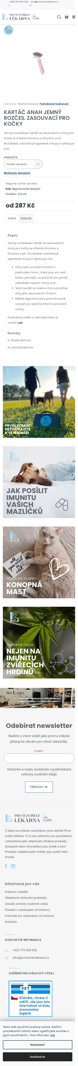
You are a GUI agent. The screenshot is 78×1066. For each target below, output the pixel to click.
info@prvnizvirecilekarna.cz (44, 2)
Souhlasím (37, 1056)
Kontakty (11, 922)
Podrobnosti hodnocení (54, 103)
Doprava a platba (16, 892)
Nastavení (37, 1044)
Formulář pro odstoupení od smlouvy (29, 916)
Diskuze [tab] (26, 218)
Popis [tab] (12, 218)
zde (52, 1035)
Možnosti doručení (17, 173)
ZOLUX (22, 194)
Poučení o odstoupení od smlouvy (27, 910)
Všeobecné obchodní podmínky (26, 898)
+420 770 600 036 (18, 2)
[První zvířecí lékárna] (28, 818)
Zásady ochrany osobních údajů (26, 904)
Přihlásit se (39, 787)
